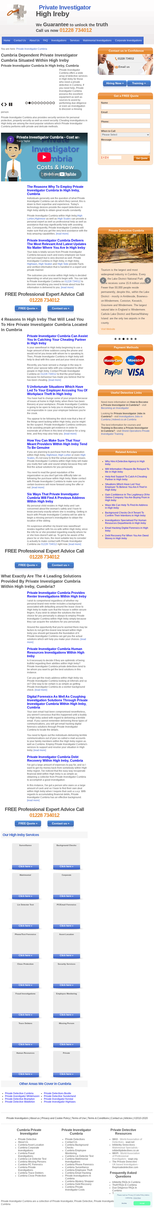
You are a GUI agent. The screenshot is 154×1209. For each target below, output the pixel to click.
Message (106, 139)
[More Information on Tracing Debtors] (25, 1033)
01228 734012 (73, 281)
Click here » (25, 866)
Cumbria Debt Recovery (78, 1184)
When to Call (108, 131)
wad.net (130, 1142)
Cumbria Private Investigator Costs (75, 1188)
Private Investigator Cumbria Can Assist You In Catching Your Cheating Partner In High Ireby (57, 339)
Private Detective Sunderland (60, 1096)
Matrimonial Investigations (97, 40)
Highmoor (40, 218)
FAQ (45, 40)
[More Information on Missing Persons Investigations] (66, 1033)
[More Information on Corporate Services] (66, 885)
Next (5, 104)
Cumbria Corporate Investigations (28, 1149)
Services (74, 40)
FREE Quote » (27, 308)
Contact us (117, 1118)
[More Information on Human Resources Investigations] (25, 1063)
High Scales (64, 218)
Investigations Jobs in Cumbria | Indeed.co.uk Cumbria (122, 418)
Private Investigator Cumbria (31, 49)
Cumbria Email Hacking (78, 1173)
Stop (10, 104)
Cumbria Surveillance (77, 1167)
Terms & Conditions (98, 1118)
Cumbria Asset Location (31, 1144)
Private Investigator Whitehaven (22, 1096)
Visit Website (108, 329)
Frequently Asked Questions (123, 1174)
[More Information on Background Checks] (66, 855)
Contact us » (60, 308)
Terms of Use (79, 1118)
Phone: (105, 121)
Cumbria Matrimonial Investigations (76, 1160)
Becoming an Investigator (115, 408)
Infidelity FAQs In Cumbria (126, 1182)
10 (53, 103)
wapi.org (133, 1158)
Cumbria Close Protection (32, 1175)
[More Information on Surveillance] (25, 855)
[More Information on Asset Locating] (66, 944)
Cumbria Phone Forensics (79, 1164)
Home (7, 40)
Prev (103, 280)
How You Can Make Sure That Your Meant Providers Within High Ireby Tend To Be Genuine (57, 444)
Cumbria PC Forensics (30, 1164)
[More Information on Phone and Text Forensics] (25, 944)
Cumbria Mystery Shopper (79, 1181)
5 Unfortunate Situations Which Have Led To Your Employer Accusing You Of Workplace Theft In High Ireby (57, 390)
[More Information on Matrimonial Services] (25, 885)
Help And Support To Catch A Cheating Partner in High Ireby (126, 478)
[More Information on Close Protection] (25, 974)
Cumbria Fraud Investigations (26, 1154)
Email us (124, 66)
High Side (63, 264)
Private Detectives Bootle (57, 1093)
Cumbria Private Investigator (29, 1131)
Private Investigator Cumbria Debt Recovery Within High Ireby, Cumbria (55, 758)
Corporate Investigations (128, 40)
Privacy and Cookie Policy (56, 1118)
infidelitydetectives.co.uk (125, 1150)
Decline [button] (124, 1203)
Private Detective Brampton (20, 1099)
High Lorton (64, 455)
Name (104, 102)
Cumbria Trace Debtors (31, 1173)
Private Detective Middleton (20, 1101)
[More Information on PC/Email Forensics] (66, 915)
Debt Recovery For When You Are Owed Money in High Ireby (127, 537)
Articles (128, 1118)
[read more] (62, 233)
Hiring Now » (115, 83)
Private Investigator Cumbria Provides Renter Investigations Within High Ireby (56, 594)
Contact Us (20, 40)
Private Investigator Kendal (58, 1099)
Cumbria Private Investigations (27, 1169)
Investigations (58, 40)
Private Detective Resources (123, 1131)
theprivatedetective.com (125, 1167)
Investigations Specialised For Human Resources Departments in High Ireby (125, 522)
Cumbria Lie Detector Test (32, 1158)
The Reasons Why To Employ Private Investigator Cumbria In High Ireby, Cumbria (55, 190)
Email (104, 112)
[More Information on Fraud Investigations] (25, 1004)
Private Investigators (17, 1118)
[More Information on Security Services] (66, 974)
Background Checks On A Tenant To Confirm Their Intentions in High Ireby (125, 514)
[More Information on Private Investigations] (66, 1063)
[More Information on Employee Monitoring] (66, 1004)
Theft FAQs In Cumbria (124, 1185)
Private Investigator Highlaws (60, 1101)
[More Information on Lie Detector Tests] (25, 915)
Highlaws (32, 264)
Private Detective (27, 1139)
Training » (139, 83)
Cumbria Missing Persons (32, 1161)
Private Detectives (75, 1139)
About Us (34, 40)
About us (35, 1118)
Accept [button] (142, 1203)
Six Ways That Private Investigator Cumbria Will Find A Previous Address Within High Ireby (56, 497)
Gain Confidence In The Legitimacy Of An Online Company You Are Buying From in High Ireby (127, 497)
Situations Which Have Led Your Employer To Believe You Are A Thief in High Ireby (126, 487)
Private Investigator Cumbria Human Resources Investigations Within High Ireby (55, 652)
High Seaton (45, 264)
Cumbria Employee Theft (78, 1170)
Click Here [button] (137, 1198)
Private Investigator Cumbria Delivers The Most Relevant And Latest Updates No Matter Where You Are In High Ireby (56, 244)
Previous (2, 104)
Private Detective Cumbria (19, 1093)
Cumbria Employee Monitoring (75, 1152)
